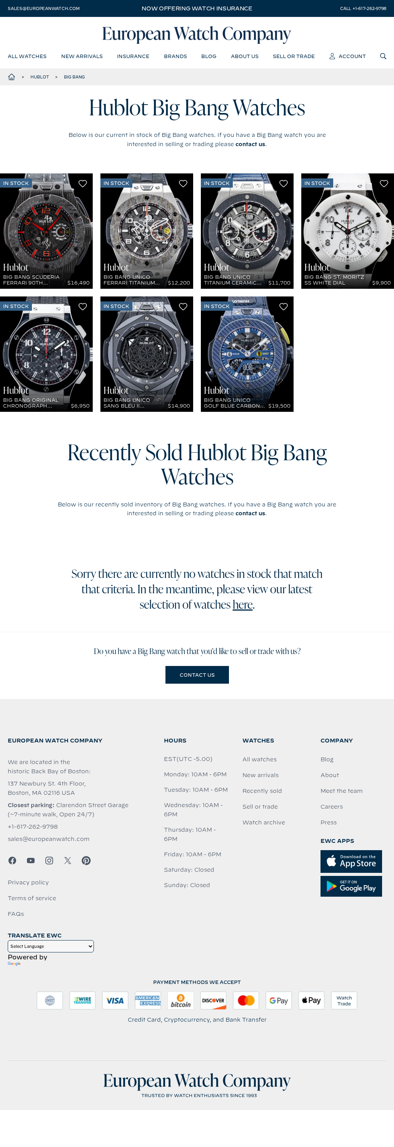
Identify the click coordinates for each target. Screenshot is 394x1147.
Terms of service (32, 898)
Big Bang (74, 77)
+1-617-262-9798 (33, 827)
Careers (332, 807)
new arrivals (82, 56)
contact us (250, 144)
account (352, 56)
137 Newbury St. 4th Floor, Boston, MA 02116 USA (47, 788)
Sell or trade (260, 807)
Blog (327, 759)
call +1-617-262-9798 (363, 8)
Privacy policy (28, 882)
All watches (259, 759)
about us (245, 56)
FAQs (16, 914)
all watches (27, 56)
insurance (133, 56)
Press (329, 822)
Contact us (197, 675)
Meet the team (342, 791)
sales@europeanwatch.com (43, 8)
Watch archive (263, 822)
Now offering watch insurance (197, 8)
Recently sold (262, 791)
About (330, 775)
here (243, 605)
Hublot (39, 77)
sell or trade (294, 56)
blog (208, 56)
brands (175, 56)
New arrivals (260, 775)
